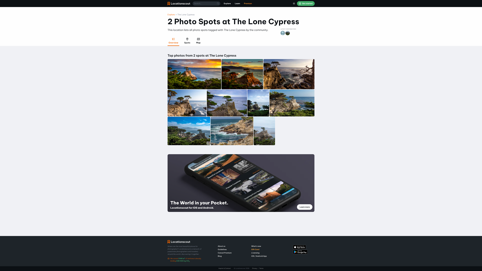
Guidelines (222, 249)
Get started (307, 3)
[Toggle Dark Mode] (293, 3)
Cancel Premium (225, 253)
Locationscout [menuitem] (179, 3)
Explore (171, 14)
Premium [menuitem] (248, 3)
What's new (256, 246)
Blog (220, 256)
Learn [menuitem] (237, 3)
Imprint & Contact (225, 268)
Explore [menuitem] (227, 3)
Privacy (254, 268)
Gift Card (255, 249)
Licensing (255, 253)
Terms (261, 268)
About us (221, 246)
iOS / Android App (259, 256)
